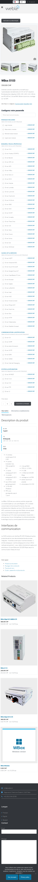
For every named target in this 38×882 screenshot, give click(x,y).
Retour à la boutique (10, 20)
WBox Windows (5, 765)
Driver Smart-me (19, 309)
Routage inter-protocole (12, 566)
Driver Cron (19, 378)
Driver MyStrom (19, 200)
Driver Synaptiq (19, 217)
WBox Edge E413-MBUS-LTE (9, 619)
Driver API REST (19, 374)
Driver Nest (19, 292)
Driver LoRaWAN (19, 288)
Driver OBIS (19, 204)
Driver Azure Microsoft (19, 267)
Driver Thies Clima (19, 221)
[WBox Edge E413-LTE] (19, 696)
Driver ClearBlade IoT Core (19, 275)
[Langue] (16, 1)
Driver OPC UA (19, 162)
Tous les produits (19, 104)
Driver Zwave (19, 234)
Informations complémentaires (20, 411)
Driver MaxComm (19, 196)
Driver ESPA (19, 354)
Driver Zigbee (19, 284)
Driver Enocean (19, 279)
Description (5, 411)
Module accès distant (11, 563)
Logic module (19, 125)
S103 (30, 104)
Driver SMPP (19, 342)
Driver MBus (19, 170)
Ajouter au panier (22, 403)
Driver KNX (19, 149)
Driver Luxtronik (19, 191)
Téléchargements (6, 415)
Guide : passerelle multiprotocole (15, 570)
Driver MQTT (19, 258)
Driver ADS (19, 166)
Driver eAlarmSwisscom (19, 346)
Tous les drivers (9, 568)
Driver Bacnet (19, 158)
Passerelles (26, 104)
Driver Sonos (19, 238)
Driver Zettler (19, 359)
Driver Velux (19, 230)
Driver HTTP (19, 317)
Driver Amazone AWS (19, 262)
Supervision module (19, 138)
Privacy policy (25, 877)
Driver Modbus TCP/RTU (19, 153)
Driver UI (19, 391)
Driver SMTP (19, 350)
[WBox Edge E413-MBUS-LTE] (19, 598)
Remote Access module (19, 133)
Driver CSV (19, 383)
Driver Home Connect (19, 301)
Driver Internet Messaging (19, 363)
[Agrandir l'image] (35, 59)
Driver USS (19, 225)
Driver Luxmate (19, 187)
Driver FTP (19, 387)
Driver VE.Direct (19, 247)
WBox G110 (4, 668)
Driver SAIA (19, 208)
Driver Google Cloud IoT (19, 271)
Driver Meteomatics (19, 322)
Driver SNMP (19, 213)
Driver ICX (19, 337)
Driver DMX (19, 179)
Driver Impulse (19, 183)
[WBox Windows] (19, 745)
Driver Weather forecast (19, 326)
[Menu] (2, 7)
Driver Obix (19, 313)
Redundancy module (19, 129)
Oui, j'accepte (12, 877)
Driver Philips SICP (19, 305)
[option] (19, 43)
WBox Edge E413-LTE (7, 717)
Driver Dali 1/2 (19, 174)
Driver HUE (19, 296)
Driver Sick (19, 242)
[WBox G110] (19, 647)
